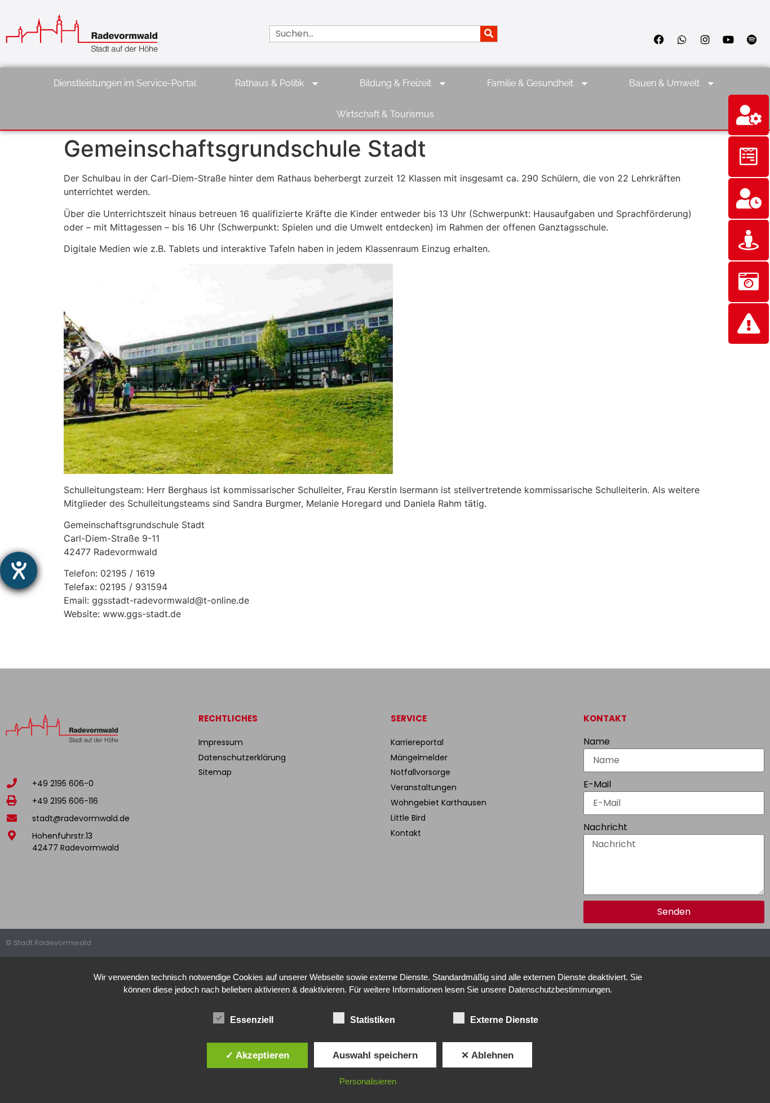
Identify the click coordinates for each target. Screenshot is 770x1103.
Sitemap (215, 772)
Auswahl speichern (375, 1055)
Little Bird (408, 817)
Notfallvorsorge (420, 772)
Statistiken (372, 1020)
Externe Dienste (504, 1020)
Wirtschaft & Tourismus (385, 114)
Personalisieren (367, 1081)
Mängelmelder (419, 757)
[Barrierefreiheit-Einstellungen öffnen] (18, 570)
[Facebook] (659, 39)
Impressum (220, 742)
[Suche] (488, 34)
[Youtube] (728, 39)
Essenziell (251, 1020)
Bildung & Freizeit (395, 83)
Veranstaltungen (424, 787)
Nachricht (605, 827)
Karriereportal (417, 742)
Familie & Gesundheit (530, 83)
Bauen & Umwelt (664, 83)
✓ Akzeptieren (257, 1055)
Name (596, 741)
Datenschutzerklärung (242, 757)
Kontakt (406, 833)
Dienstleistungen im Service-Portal (125, 83)
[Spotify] (751, 39)
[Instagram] (705, 39)
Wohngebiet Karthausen (438, 802)
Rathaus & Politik (269, 83)
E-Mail (597, 784)
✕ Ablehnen (487, 1055)
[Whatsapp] (682, 39)
